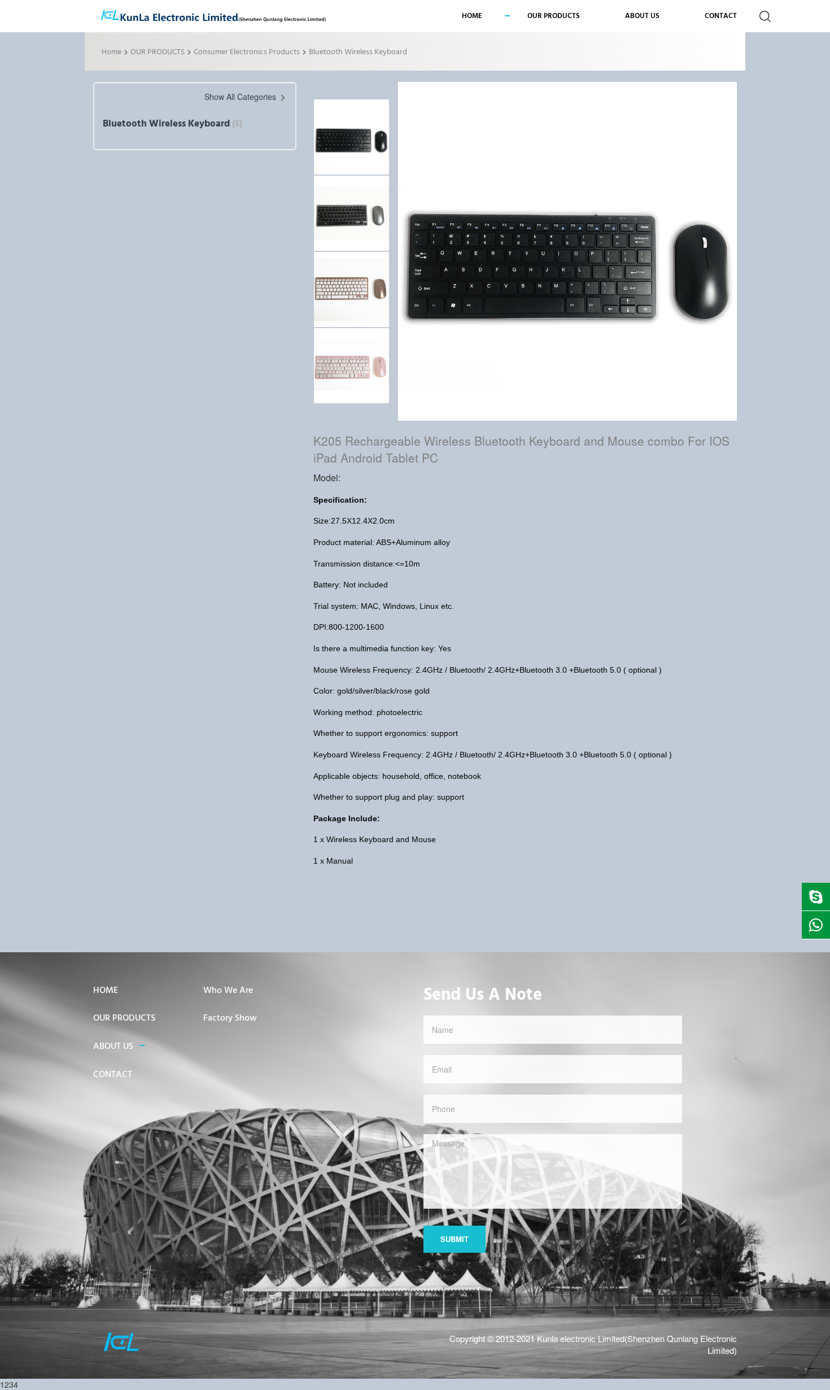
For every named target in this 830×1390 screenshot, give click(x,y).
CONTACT (721, 16)
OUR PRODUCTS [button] (553, 16)
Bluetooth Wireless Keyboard (358, 52)
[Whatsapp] (816, 925)
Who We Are (228, 990)
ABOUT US (113, 1046)
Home (472, 16)
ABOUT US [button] (642, 16)
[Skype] (816, 896)
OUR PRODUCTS (157, 52)
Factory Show (230, 1018)
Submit (454, 1239)
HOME (105, 990)
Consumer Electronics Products (247, 52)
